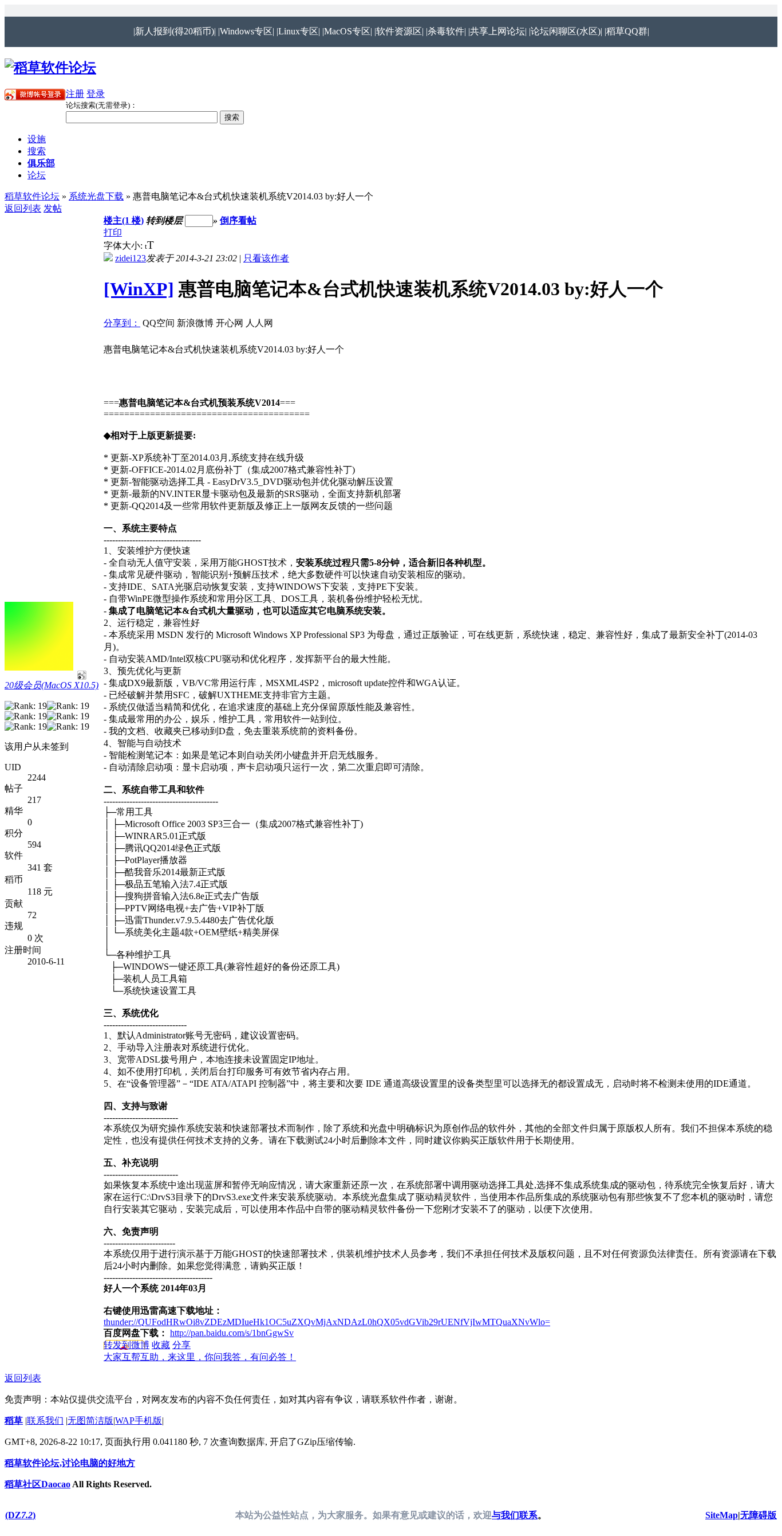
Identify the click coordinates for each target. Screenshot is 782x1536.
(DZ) (20, 1515)
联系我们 (45, 1420)
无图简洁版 (90, 1420)
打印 (113, 232)
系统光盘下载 (96, 196)
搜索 (36, 151)
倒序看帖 (238, 220)
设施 (36, 139)
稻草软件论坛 (32, 196)
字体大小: (124, 245)
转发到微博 (126, 1345)
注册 (75, 94)
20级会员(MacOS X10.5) (51, 685)
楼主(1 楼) (124, 220)
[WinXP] (139, 289)
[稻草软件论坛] (50, 67)
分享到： (122, 323)
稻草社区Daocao (37, 1484)
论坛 (36, 175)
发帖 (53, 208)
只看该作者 (266, 258)
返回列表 (23, 208)
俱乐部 (41, 163)
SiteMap (721, 1515)
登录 (95, 94)
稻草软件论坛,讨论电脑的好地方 (70, 1463)
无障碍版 (758, 1515)
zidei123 (130, 258)
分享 (181, 1345)
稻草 (14, 1420)
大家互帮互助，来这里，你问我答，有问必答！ (200, 1357)
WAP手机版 (138, 1420)
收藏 (161, 1345)
